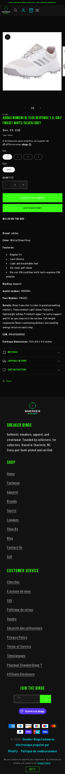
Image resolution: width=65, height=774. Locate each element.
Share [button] (9, 380)
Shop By (12, 529)
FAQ (9, 600)
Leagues (13, 519)
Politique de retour (20, 609)
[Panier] (31, 10)
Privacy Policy (17, 637)
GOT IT (32, 769)
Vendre (12, 619)
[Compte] (23, 10)
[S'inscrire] (45, 699)
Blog (10, 538)
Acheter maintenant (32, 208)
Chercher (13, 582)
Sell (9, 556)
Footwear (13, 483)
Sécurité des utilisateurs (24, 628)
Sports (11, 510)
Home (11, 473)
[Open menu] (37, 10)
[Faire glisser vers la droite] (40, 108)
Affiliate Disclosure (21, 674)
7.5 (28, 157)
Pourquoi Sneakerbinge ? (24, 665)
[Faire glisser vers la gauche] (25, 108)
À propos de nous (19, 591)
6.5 (7, 157)
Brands (12, 501)
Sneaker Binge (31, 739)
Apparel (12, 492)
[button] (15, 10)
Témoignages (16, 655)
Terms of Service (19, 646)
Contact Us (15, 547)
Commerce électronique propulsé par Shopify (31, 745)
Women (8, 170)
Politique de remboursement (39, 751)
